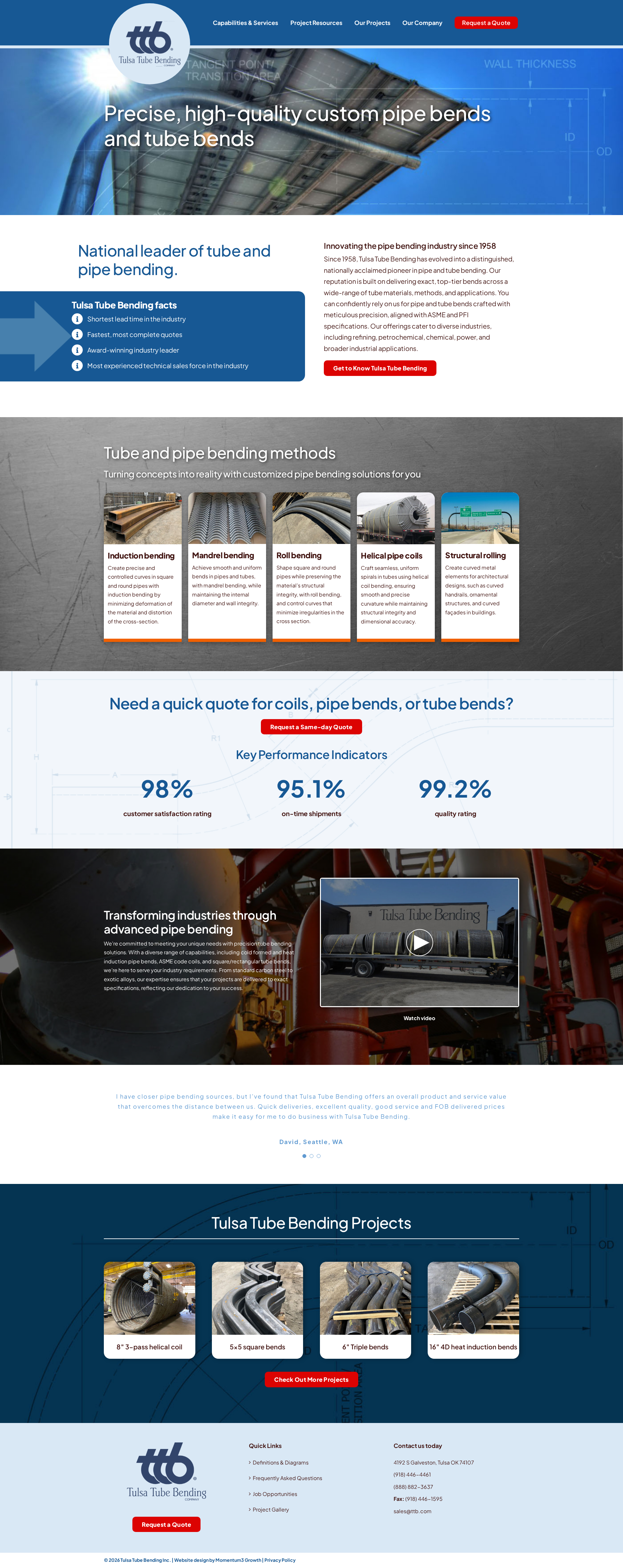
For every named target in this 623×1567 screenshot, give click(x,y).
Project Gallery (271, 1509)
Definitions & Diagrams (281, 1462)
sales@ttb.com (413, 1511)
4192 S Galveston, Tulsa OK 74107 (434, 1462)
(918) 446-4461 (412, 1474)
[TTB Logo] (149, 5)
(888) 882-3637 (413, 1486)
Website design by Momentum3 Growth (217, 1560)
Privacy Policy (280, 1560)
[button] (304, 1156)
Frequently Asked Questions (287, 1478)
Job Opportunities (275, 1493)
